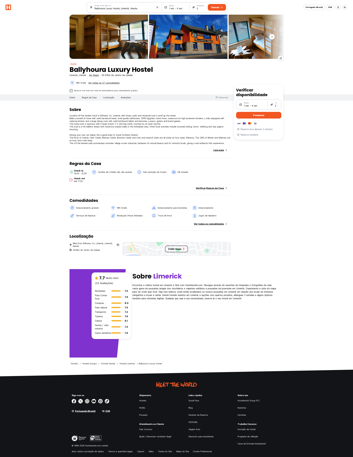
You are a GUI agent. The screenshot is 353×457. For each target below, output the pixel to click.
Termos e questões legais (120, 451)
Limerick (73, 75)
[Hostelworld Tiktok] (107, 401)
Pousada (143, 415)
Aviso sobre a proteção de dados (88, 451)
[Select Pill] (338, 7)
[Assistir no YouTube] (94, 401)
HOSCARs (193, 422)
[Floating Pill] (272, 37)
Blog (190, 408)
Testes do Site (165, 451)
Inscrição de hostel (247, 429)
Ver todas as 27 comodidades (104, 83)
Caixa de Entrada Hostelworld (252, 443)
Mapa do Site (182, 451)
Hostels (142, 400)
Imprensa (242, 408)
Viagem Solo (194, 429)
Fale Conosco (145, 429)
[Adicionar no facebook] (74, 401)
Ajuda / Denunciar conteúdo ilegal (155, 436)
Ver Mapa (94, 75)
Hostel (73, 64)
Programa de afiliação (248, 436)
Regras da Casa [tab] (89, 97)
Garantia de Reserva (198, 415)
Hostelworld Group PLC (249, 400)
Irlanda (82, 75)
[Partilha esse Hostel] (281, 58)
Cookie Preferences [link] (202, 451)
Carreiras (242, 415)
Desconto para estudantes (201, 436)
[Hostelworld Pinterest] (100, 401)
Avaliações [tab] (126, 97)
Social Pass (193, 400)
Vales (151, 451)
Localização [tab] (108, 97)
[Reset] (157, 7)
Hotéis (142, 408)
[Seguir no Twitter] (80, 401)
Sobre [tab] (72, 97)
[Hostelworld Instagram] (87, 401)
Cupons (140, 451)
